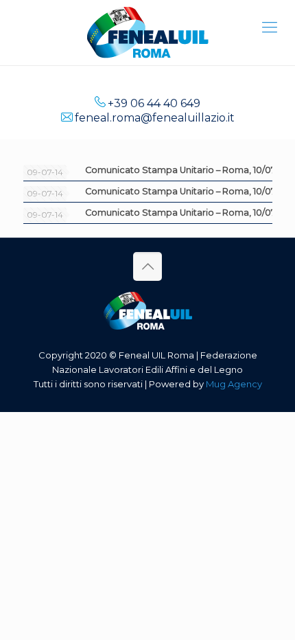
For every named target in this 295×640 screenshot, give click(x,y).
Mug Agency (234, 383)
